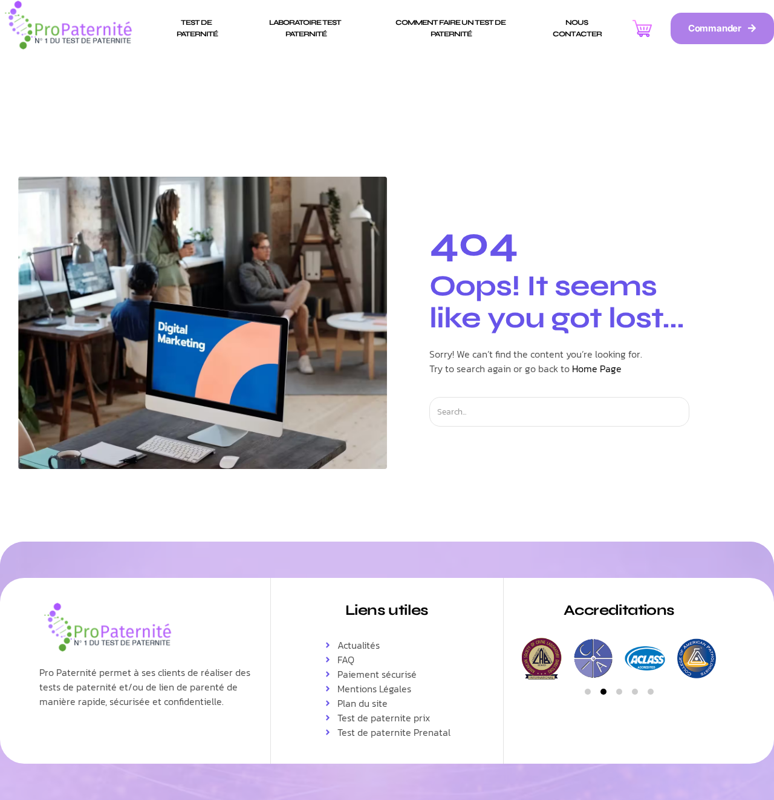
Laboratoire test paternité (305, 28)
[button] (588, 692)
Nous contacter (577, 28)
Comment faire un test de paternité (451, 28)
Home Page (597, 368)
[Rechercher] (700, 412)
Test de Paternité (197, 28)
